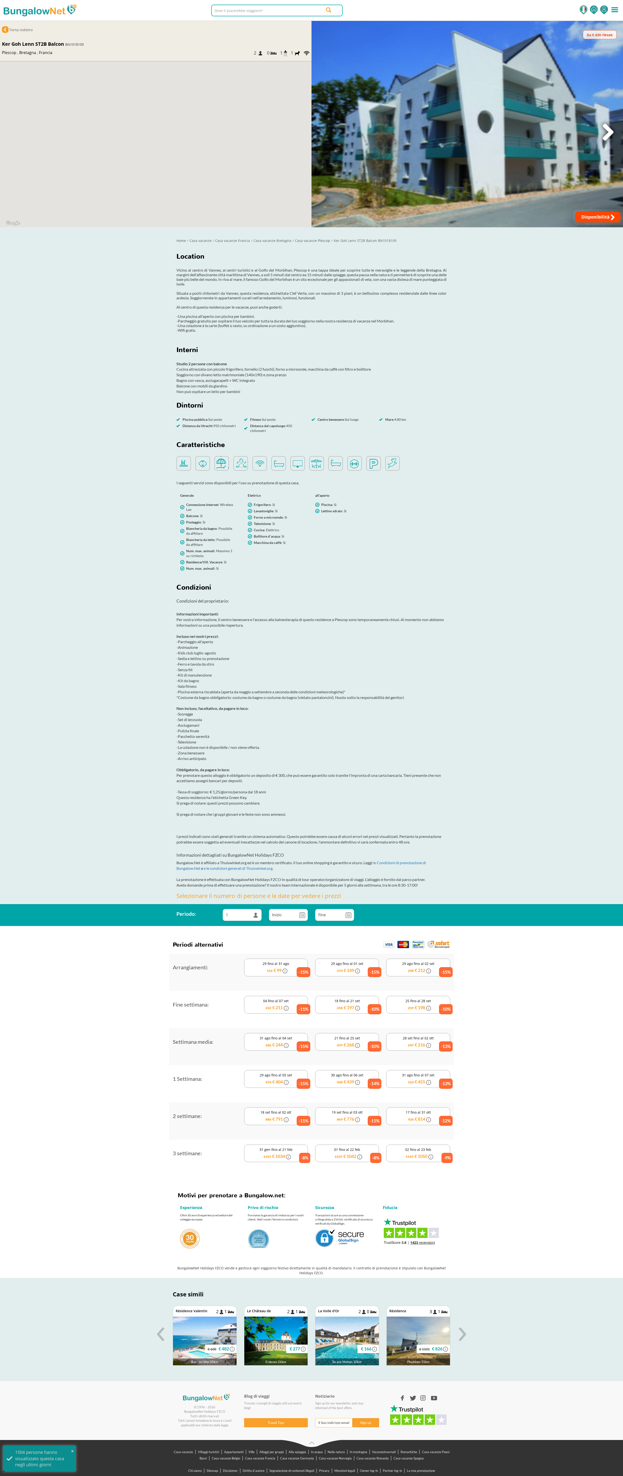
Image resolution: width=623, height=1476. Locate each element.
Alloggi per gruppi (271, 1452)
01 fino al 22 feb (356, 1154)
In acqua (317, 1452)
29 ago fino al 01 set (355, 968)
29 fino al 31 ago (285, 968)
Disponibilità (596, 217)
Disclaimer (230, 1471)
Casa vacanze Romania (373, 1458)
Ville (251, 1452)
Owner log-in (369, 1471)
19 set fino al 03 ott (355, 1116)
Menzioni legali (344, 1471)
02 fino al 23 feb (427, 1154)
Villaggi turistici (208, 1452)
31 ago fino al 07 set (426, 1079)
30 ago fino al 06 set (355, 1079)
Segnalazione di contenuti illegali (291, 1471)
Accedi (604, 9)
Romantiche (409, 1452)
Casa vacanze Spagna (409, 1458)
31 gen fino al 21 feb (283, 1154)
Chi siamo (195, 1471)
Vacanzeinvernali (384, 1452)
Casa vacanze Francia (260, 1458)
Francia (45, 52)
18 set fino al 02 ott (284, 1116)
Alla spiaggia (297, 1452)
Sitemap (212, 1471)
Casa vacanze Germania (297, 1458)
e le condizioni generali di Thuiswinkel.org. (238, 868)
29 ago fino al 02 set (426, 968)
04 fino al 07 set (285, 1005)
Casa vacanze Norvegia (335, 1458)
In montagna (358, 1452)
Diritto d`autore (254, 1471)
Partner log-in (392, 1471)
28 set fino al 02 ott (426, 1042)
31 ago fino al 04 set (284, 1042)
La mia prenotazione (421, 1471)
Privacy (324, 1471)
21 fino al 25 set (356, 1042)
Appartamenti (234, 1452)
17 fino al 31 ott (428, 1116)
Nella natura (336, 1452)
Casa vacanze (183, 1452)
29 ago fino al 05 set (284, 1079)
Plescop (9, 52)
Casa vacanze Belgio (226, 1458)
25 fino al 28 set (427, 1005)
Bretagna (27, 52)
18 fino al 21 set (356, 1005)
